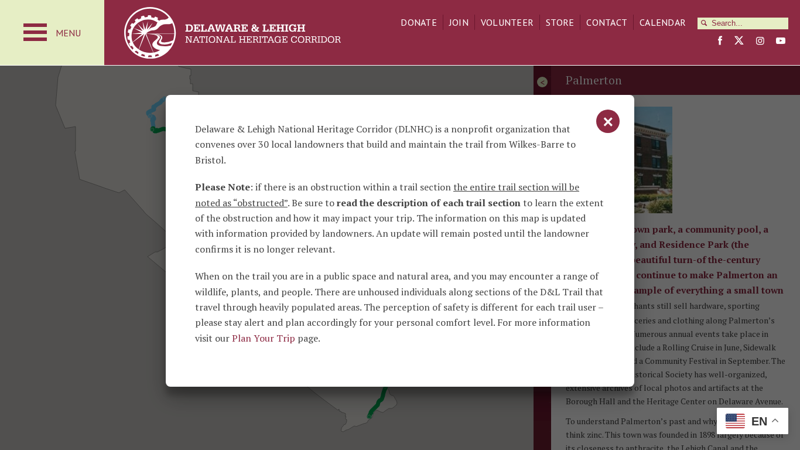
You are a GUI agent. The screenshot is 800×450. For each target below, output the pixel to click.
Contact (606, 22)
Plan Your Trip (263, 338)
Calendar (663, 22)
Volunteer (507, 22)
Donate (419, 22)
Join (459, 22)
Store (560, 22)
